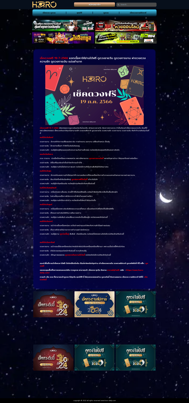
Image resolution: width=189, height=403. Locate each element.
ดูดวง (105, 12)
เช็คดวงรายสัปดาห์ (138, 12)
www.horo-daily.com (108, 400)
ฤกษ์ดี (79, 12)
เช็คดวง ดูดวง (49, 12)
